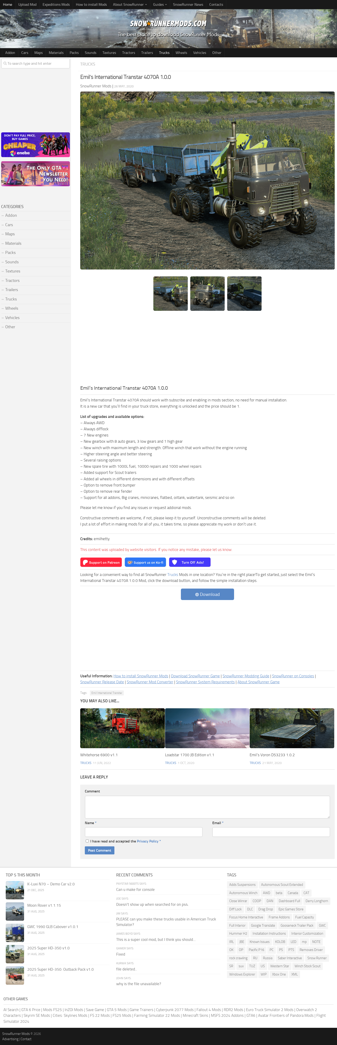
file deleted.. (126, 969)
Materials (56, 52)
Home (7, 4)
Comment (92, 791)
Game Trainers (141, 1009)
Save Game (95, 1009)
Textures (109, 52)
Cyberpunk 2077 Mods (175, 1009)
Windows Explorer (242, 974)
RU (255, 958)
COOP (257, 901)
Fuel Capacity (304, 917)
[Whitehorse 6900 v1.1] (122, 728)
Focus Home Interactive (246, 917)
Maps (38, 52)
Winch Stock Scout (307, 966)
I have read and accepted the (125, 841)
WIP (264, 974)
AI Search (11, 1009)
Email (218, 823)
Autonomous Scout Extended (282, 885)
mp (304, 942)
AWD (266, 893)
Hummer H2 (238, 933)
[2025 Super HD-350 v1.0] (15, 954)
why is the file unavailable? (138, 983)
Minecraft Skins (195, 1015)
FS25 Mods (122, 1015)
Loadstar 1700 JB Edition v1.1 (189, 755)
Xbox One (279, 974)
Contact (26, 1039)
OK (231, 950)
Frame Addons (279, 917)
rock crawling (238, 958)
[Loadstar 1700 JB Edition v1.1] (207, 728)
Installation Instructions (269, 933)
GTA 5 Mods (117, 1009)
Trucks (164, 52)
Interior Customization (307, 933)
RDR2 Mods (233, 1009)
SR (231, 966)
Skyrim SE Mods (37, 1015)
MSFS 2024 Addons (227, 1015)
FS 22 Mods (100, 1015)
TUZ (252, 966)
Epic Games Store (291, 909)
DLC (250, 909)
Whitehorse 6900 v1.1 (99, 755)
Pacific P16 (256, 950)
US (263, 966)
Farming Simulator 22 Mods (157, 1015)
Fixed (120, 954)
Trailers (147, 52)
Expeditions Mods (56, 4)
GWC (322, 925)
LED (293, 942)
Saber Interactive (290, 958)
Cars (24, 52)
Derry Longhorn (317, 901)
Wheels (181, 52)
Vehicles (199, 52)
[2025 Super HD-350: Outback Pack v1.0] (15, 975)
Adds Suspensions (242, 885)
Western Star (279, 966)
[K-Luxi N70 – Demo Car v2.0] (15, 890)
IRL (231, 942)
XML (294, 974)
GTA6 (250, 1015)
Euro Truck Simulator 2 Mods (269, 1009)
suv (241, 966)
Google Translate (263, 925)
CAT (306, 893)
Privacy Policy (147, 841)
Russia (267, 958)
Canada (293, 893)
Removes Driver (311, 950)
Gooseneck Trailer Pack (297, 925)
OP (241, 950)
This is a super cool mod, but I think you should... (156, 939)
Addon (10, 52)
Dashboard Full (289, 901)
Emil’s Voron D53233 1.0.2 (272, 755)
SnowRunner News (188, 4)
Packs (74, 52)
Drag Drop (265, 909)
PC (271, 950)
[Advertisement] (207, 350)
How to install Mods (91, 4)
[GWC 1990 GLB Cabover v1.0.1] (15, 933)
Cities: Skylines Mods (70, 1015)
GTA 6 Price (30, 1009)
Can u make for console (135, 889)
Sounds (90, 52)
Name (91, 823)
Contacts (216, 4)
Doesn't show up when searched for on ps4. (152, 904)
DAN (270, 901)
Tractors (128, 52)
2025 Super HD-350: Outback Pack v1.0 (60, 969)
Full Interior (237, 925)
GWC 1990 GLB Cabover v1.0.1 (52, 926)
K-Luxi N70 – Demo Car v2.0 (51, 884)
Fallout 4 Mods (208, 1009)
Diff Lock (235, 909)
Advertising (10, 1039)
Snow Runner (317, 958)
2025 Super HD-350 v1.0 (48, 948)
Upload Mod (27, 4)
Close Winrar (238, 901)
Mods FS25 (52, 1009)
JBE (241, 942)
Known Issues (260, 942)
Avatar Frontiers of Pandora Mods (286, 1015)
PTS (291, 950)
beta (279, 893)
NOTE (316, 942)
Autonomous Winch (243, 893)
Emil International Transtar (106, 693)
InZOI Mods (74, 1009)
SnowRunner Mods (16, 1034)
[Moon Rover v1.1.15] (15, 911)
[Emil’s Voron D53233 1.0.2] (292, 728)
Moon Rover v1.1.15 (44, 905)
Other (216, 52)
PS (281, 950)
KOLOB (280, 942)
